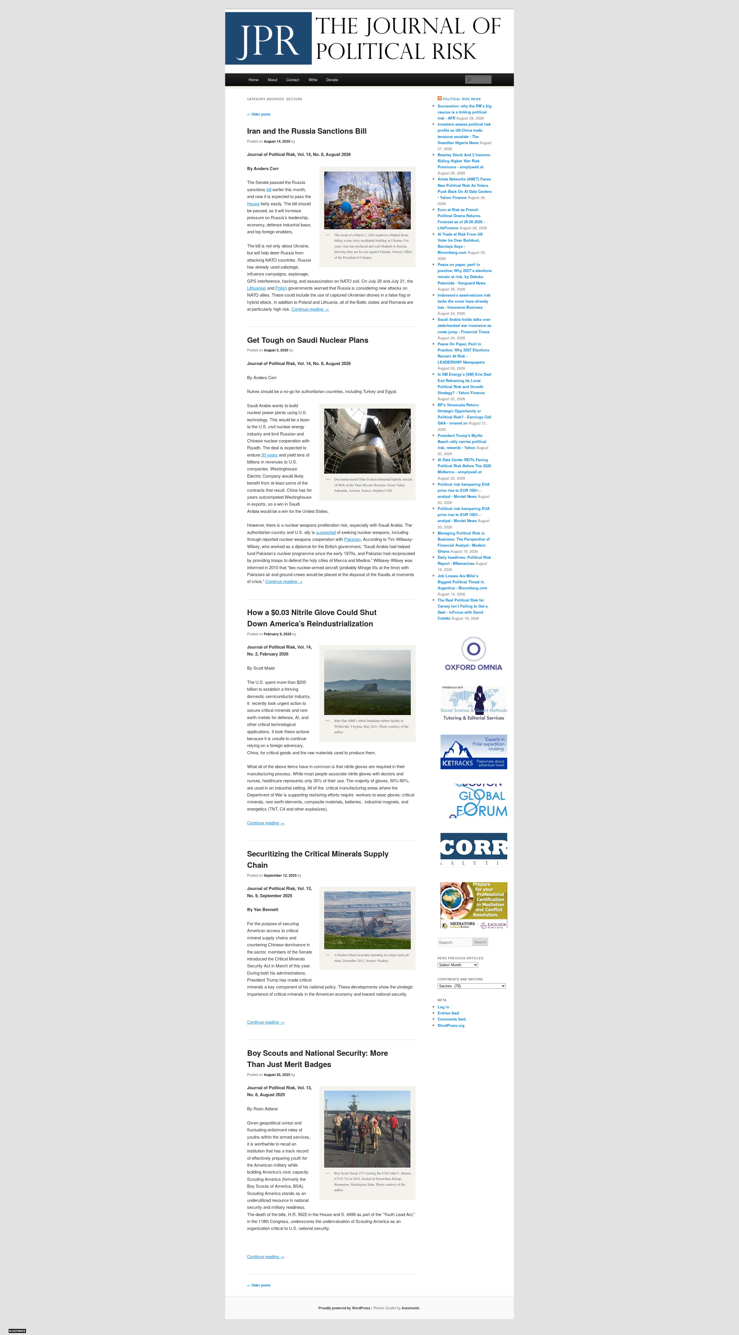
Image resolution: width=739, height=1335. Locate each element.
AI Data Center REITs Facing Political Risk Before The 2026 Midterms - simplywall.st (464, 465)
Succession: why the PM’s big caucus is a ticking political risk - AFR (465, 112)
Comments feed (452, 1019)
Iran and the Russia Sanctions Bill (307, 130)
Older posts (258, 114)
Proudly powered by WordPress (344, 1307)
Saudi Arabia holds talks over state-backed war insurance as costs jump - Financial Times (464, 325)
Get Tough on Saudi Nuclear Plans (307, 339)
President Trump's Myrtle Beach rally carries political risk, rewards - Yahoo (462, 441)
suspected (326, 532)
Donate (332, 79)
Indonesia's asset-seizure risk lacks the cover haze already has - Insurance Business (464, 301)
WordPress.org (451, 1025)
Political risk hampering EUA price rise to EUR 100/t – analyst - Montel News (464, 490)
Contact (292, 79)
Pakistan (352, 539)
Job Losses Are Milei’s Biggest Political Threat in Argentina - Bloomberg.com (462, 582)
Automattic (411, 1307)
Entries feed (448, 1013)
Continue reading (310, 309)
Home (253, 79)
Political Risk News (462, 99)
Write (313, 79)
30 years (269, 455)
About (272, 79)
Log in (443, 1007)
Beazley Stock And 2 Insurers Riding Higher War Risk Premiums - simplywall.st (464, 161)
